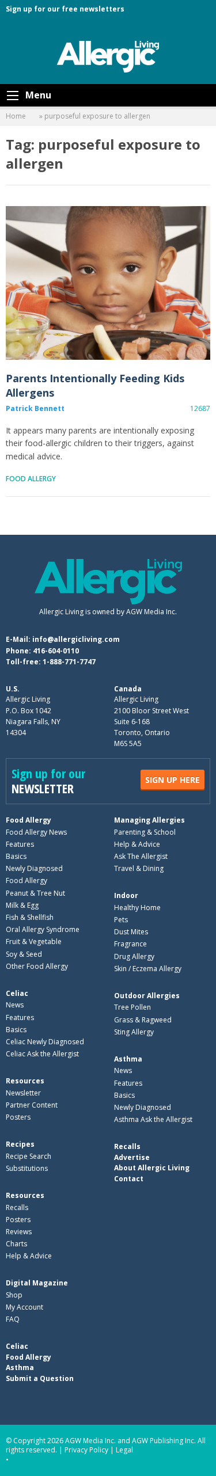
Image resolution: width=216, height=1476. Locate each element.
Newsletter (23, 1093)
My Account (24, 1307)
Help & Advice (137, 844)
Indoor (126, 895)
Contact (128, 1179)
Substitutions (27, 1168)
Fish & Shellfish (30, 917)
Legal (124, 1450)
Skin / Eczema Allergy (147, 968)
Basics (16, 856)
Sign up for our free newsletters (65, 9)
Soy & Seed (24, 954)
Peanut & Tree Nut (35, 893)
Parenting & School (145, 832)
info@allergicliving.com (76, 639)
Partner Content (32, 1105)
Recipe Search (28, 1156)
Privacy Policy (86, 1450)
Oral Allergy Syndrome (42, 929)
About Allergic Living (152, 1168)
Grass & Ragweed (143, 1020)
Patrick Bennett (35, 408)
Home (16, 116)
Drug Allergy (134, 956)
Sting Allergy (134, 1032)
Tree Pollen (132, 1007)
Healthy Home (137, 907)
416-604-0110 (56, 651)
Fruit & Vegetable (34, 941)
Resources (25, 1081)
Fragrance (130, 944)
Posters (18, 1117)
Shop (14, 1295)
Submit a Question (40, 1378)
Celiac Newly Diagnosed (45, 1042)
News (15, 1005)
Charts (16, 1244)
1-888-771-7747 (69, 662)
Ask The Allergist (141, 856)
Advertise (132, 1157)
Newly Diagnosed (34, 868)
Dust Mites (131, 932)
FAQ (13, 1319)
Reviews (19, 1232)
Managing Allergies (149, 820)
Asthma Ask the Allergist (153, 1119)
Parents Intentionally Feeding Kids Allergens (108, 283)
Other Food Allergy (37, 966)
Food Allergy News (36, 832)
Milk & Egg (22, 905)
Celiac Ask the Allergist (42, 1054)
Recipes (20, 1144)
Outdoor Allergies (147, 996)
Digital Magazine (37, 1283)
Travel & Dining (139, 868)
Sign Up (172, 779)
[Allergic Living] (108, 56)
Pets (121, 920)
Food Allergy (31, 479)
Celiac (17, 993)
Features (20, 844)
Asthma (128, 1059)
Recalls (17, 1207)
